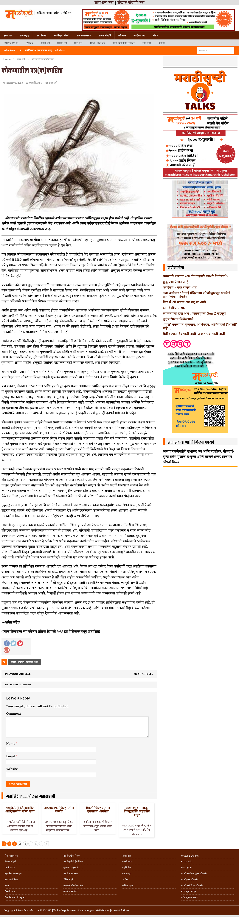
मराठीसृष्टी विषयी (61, 35)
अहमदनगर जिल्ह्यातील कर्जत (59, 809)
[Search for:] (215, 50)
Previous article (18, 674)
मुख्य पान (8, 35)
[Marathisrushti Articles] (38, 14)
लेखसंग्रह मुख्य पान (11, 43)
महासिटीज (126, 867)
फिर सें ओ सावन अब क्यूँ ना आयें (184, 302)
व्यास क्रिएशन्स (35, 83)
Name (11, 744)
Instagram (186, 867)
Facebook (186, 861)
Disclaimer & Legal (14, 897)
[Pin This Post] (20, 643)
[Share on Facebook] (7, 643)
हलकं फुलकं (146, 43)
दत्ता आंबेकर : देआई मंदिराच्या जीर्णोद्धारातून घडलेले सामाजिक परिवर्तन (196, 295)
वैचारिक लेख (45, 43)
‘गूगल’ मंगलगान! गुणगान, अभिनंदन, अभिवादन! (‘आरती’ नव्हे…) (200, 326)
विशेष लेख (29, 43)
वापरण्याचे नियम (11, 879)
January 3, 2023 (14, 83)
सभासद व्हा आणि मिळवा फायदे (190, 442)
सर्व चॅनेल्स (41, 35)
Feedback (10, 891)
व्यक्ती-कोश (127, 861)
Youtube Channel (190, 855)
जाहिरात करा (139, 35)
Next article (143, 674)
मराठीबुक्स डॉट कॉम (189, 879)
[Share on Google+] (7, 650)
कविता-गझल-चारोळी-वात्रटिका (124, 43)
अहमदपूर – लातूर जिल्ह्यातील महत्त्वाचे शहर (137, 811)
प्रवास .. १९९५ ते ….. (73, 867)
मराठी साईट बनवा (70, 873)
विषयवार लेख (62, 43)
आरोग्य (125, 879)
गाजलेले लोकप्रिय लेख (73, 885)
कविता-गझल (127, 885)
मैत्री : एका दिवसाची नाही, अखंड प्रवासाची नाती (194, 333)
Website (12, 769)
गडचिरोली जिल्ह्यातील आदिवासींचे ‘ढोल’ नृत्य (20, 809)
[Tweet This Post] (13, 643)
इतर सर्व (162, 43)
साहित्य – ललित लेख (97, 43)
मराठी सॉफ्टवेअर (70, 891)
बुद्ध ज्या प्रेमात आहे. (176, 281)
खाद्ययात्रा (126, 873)
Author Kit (10, 867)
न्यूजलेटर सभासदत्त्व (13, 873)
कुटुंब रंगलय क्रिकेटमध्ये (178, 319)
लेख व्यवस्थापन (84, 35)
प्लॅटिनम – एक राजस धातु (180, 287)
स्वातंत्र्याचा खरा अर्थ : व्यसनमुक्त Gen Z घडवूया (194, 313)
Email (11, 756)
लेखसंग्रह (24, 35)
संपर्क (155, 35)
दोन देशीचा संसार (174, 307)
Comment (13, 714)
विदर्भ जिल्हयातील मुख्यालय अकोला (98, 809)
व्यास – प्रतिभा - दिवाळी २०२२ (24, 662)
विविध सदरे (78, 43)
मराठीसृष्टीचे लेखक (71, 855)
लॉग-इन (122, 35)
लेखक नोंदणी (105, 35)
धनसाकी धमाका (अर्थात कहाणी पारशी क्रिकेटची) (195, 276)
